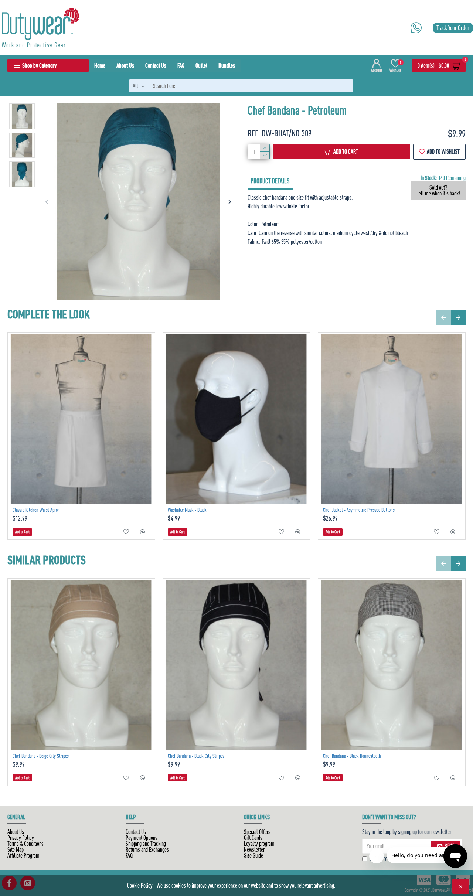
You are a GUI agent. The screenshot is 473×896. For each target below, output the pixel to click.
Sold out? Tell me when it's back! (438, 191)
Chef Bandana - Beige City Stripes (41, 756)
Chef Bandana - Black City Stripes (196, 756)
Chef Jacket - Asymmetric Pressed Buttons (359, 510)
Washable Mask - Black (187, 510)
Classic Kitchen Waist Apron (36, 510)
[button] (46, 201)
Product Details (270, 181)
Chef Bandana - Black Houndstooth (352, 756)
